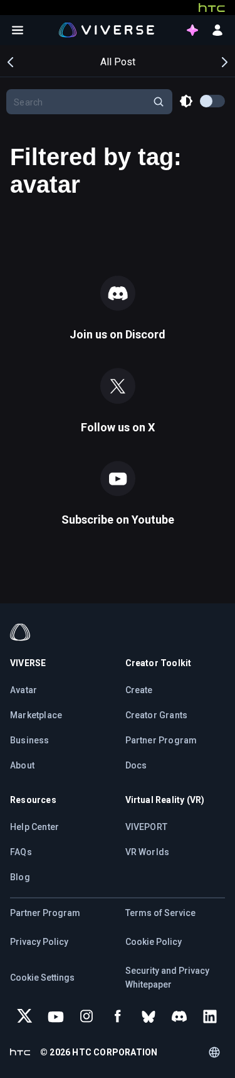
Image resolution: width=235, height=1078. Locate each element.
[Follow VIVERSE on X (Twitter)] (25, 1016)
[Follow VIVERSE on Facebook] (118, 1016)
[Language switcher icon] (214, 1052)
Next (223, 61)
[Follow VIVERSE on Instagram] (86, 1016)
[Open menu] (17, 30)
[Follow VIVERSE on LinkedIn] (210, 1016)
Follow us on (118, 427)
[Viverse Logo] (107, 29)
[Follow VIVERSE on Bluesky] (148, 1016)
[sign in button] (217, 30)
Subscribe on (117, 519)
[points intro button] (192, 30)
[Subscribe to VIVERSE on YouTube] (56, 1016)
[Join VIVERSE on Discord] (179, 1016)
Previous (11, 61)
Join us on (117, 334)
